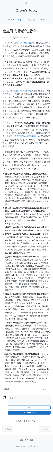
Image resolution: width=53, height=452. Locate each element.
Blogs (20, 19)
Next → (45, 429)
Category (30, 19)
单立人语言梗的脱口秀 (24, 42)
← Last (8, 429)
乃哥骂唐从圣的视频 (27, 136)
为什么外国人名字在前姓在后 (21, 90)
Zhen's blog (26, 10)
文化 (15, 37)
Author (42, 19)
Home (10, 19)
